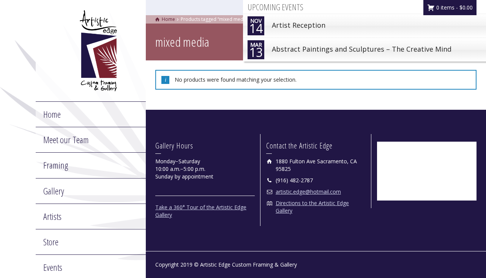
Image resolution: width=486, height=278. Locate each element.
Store (50, 241)
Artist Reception (287, 26)
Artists (52, 216)
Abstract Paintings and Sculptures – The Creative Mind (350, 50)
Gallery (53, 191)
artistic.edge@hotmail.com (308, 191)
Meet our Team (66, 139)
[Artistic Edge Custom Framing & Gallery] (98, 50)
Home (52, 114)
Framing (55, 165)
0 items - (454, 7)
